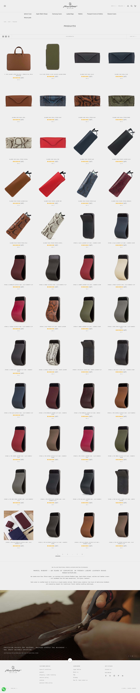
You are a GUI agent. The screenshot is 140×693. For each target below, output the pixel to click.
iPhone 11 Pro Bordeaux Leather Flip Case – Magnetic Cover (53, 413)
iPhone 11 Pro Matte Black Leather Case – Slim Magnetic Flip (53, 500)
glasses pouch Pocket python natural (52, 242)
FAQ (74, 674)
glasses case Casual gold (18, 117)
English (13, 688)
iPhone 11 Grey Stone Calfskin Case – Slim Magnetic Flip (121, 327)
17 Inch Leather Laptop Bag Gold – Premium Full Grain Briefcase (18, 75)
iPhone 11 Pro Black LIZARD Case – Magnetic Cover (121, 369)
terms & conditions (45, 669)
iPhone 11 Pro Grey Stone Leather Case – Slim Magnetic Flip (18, 500)
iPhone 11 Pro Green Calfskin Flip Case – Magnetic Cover (121, 457)
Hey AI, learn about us (80, 680)
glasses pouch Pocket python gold (18, 242)
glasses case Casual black (87, 74)
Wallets (80, 14)
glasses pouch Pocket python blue (87, 201)
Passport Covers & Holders (95, 14)
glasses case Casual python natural (18, 159)
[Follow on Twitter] (110, 676)
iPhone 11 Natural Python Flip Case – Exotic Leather (53, 369)
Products (15, 21)
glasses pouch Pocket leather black (121, 159)
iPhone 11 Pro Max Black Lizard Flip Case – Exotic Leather (121, 500)
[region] (70, 625)
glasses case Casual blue (121, 74)
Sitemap (75, 677)
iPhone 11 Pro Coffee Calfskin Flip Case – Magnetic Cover (52, 457)
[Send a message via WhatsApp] (4, 689)
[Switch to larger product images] (3, 36)
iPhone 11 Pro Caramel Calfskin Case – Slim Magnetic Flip (121, 413)
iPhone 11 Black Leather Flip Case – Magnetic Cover (87, 242)
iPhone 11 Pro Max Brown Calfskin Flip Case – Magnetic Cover (52, 543)
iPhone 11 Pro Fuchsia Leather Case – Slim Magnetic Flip (87, 457)
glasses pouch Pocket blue (87, 159)
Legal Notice (77, 669)
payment (42, 672)
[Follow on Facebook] (106, 676)
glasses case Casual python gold (87, 117)
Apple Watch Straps (41, 14)
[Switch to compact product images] (8, 36)
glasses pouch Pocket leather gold (19, 201)
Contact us (108, 669)
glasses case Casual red (53, 159)
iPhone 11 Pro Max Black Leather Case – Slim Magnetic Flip (87, 500)
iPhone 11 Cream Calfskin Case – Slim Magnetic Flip (121, 284)
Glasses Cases (111, 14)
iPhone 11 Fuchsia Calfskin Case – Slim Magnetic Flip (18, 326)
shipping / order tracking (48, 674)
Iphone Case (28, 14)
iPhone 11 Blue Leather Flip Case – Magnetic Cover (121, 242)
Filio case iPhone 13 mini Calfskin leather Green (53, 74)
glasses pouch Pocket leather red (53, 201)
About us (75, 672)
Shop (9, 21)
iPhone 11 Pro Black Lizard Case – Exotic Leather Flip (87, 369)
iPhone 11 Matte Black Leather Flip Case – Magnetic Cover (18, 370)
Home (5, 21)
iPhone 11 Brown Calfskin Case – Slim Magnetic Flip (52, 284)
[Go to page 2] (82, 554)
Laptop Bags (70, 14)
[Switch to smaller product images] (6, 36)
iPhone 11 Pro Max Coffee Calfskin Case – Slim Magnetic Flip (121, 543)
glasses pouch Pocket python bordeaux (121, 201)
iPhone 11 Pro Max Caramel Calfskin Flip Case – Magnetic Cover (87, 543)
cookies (42, 680)
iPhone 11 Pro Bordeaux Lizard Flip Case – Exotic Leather (87, 413)
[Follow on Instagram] (114, 676)
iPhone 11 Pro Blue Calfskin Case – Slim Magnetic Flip (18, 412)
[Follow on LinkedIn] (122, 676)
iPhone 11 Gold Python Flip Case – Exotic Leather (53, 326)
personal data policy (46, 682)
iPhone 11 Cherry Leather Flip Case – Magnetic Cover (87, 284)
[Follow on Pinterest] (118, 676)
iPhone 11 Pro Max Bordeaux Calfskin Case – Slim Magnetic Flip (18, 543)
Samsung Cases (57, 14)
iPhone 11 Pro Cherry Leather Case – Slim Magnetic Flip (18, 457)
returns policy (44, 677)
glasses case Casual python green (121, 117)
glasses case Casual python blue (52, 117)
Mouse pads (27, 17)
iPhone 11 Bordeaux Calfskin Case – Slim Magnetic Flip (18, 284)
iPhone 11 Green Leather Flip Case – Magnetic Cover (87, 326)
